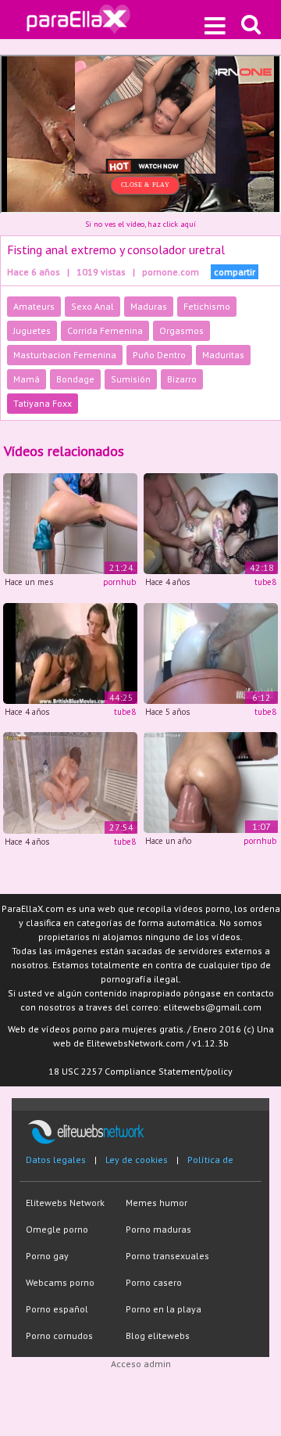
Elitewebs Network (65, 1202)
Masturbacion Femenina (64, 355)
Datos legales (56, 1159)
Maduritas (223, 355)
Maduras (148, 306)
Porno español (57, 1309)
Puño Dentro (159, 355)
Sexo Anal (92, 306)
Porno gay (47, 1256)
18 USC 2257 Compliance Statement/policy (140, 1071)
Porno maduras (158, 1229)
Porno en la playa (163, 1309)
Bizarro (182, 379)
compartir (234, 272)
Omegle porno (57, 1229)
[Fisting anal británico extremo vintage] (70, 652)
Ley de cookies (136, 1159)
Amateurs (34, 306)
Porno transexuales (167, 1256)
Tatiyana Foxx (42, 403)
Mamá (26, 379)
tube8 (265, 581)
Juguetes (32, 330)
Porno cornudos (59, 1335)
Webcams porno (60, 1282)
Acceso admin (141, 1364)
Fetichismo (206, 306)
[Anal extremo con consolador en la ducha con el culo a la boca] (70, 782)
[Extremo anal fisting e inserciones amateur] (211, 652)
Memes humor (156, 1202)
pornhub (119, 581)
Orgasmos (181, 330)
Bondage (75, 379)
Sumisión (131, 379)
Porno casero (154, 1282)
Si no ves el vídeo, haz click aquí (140, 224)
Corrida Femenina (105, 330)
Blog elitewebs (158, 1335)
